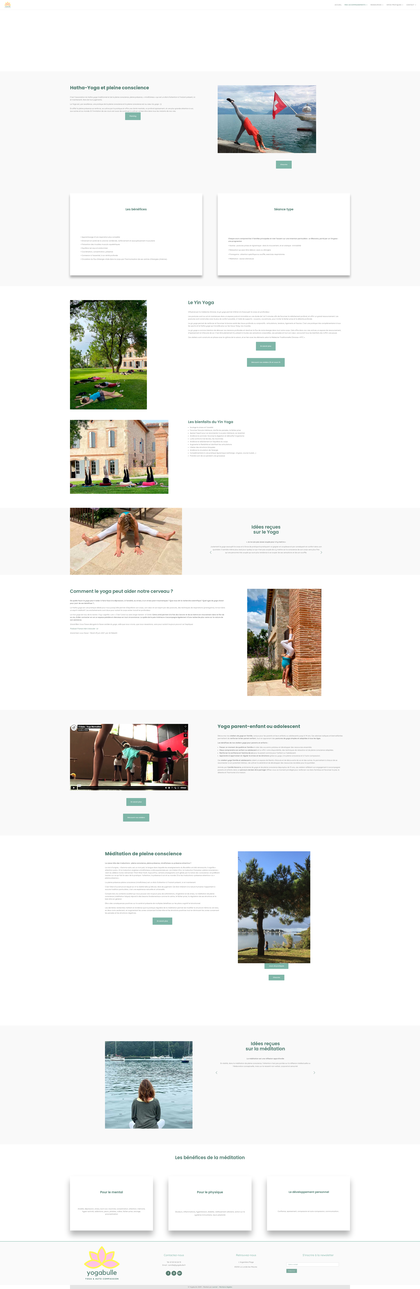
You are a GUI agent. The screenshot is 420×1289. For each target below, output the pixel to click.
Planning (133, 116)
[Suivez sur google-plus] (179, 1273)
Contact (410, 5)
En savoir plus (265, 346)
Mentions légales (225, 1287)
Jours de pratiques (276, 966)
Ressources (376, 5)
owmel (214, 1287)
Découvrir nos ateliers (136, 817)
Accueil (338, 5)
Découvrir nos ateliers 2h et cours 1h (265, 362)
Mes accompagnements (355, 5)
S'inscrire (283, 164)
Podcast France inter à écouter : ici (84, 629)
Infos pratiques (394, 5)
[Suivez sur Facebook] (168, 1273)
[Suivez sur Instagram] (174, 1273)
